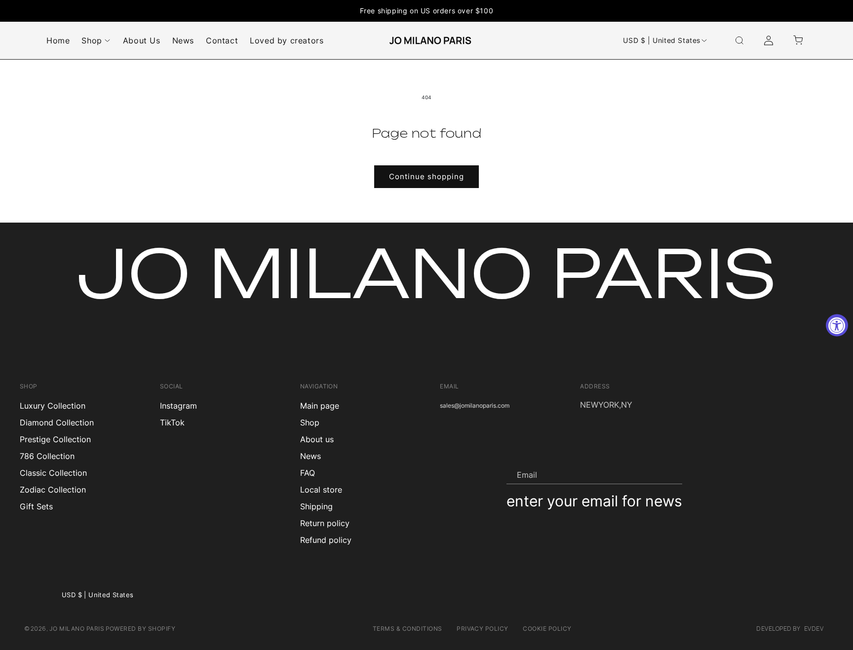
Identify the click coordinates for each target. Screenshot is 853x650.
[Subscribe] (671, 474)
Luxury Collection (52, 406)
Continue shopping (426, 176)
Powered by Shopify (141, 628)
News (310, 456)
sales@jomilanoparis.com (474, 405)
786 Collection (47, 456)
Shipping (316, 506)
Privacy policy (482, 628)
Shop (309, 422)
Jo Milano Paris (76, 628)
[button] (739, 40)
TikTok (172, 422)
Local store (321, 490)
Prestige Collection (55, 439)
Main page (319, 406)
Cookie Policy (547, 628)
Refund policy (325, 540)
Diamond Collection (57, 422)
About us (317, 439)
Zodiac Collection (53, 490)
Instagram (178, 406)
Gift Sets (36, 506)
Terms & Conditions (407, 628)
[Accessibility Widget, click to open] (837, 325)
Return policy (324, 523)
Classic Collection (53, 473)
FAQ (307, 473)
